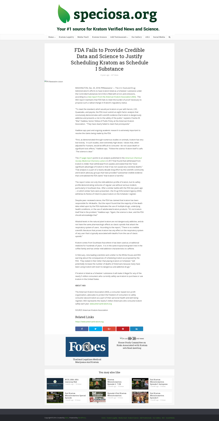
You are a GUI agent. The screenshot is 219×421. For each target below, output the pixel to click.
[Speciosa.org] (109, 17)
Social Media (159, 37)
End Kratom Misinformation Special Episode (75, 395)
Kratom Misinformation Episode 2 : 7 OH (115, 381)
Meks (67, 418)
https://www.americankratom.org (89, 321)
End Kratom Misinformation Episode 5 (157, 395)
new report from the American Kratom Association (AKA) (112, 97)
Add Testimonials (118, 37)
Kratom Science (99, 37)
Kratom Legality (66, 37)
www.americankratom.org (101, 304)
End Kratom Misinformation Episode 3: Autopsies (159, 381)
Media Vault (83, 37)
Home (51, 37)
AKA (147, 37)
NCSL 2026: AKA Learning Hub (71, 380)
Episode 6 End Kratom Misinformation (117, 394)
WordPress (82, 418)
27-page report (85, 158)
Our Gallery (137, 37)
